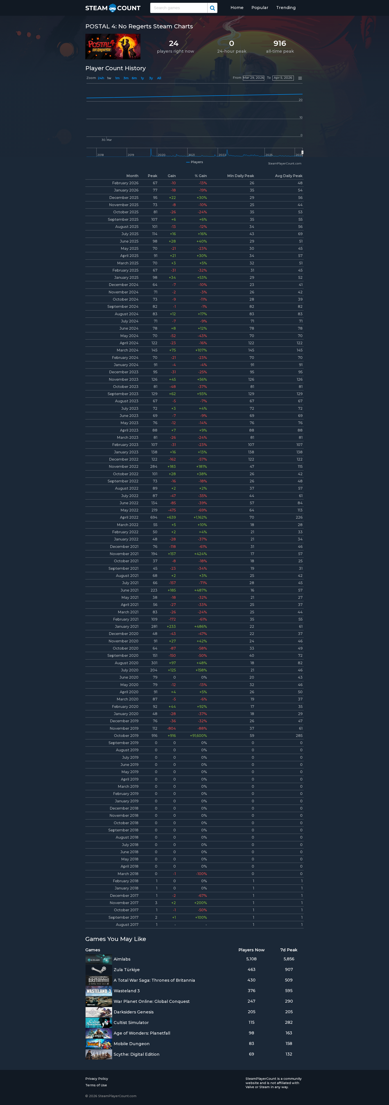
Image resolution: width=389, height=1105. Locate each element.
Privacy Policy (96, 1079)
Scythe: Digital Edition (137, 1054)
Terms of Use (96, 1085)
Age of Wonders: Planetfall (142, 1033)
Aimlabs (122, 959)
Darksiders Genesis (134, 1012)
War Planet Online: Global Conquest (152, 1001)
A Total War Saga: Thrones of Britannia (154, 980)
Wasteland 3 (127, 990)
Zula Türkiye (127, 969)
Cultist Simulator (131, 1022)
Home (237, 7)
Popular (259, 7)
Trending (286, 7)
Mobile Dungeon (132, 1043)
